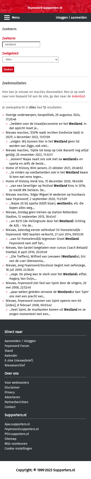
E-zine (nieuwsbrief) (19, 360)
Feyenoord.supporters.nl (22, 429)
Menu (16, 17)
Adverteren (12, 397)
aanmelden (79, 17)
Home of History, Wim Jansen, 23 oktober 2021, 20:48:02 (44, 168)
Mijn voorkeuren (16, 444)
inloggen (62, 17)
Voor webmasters (17, 383)
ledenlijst (78, 96)
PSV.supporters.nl (17, 434)
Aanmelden (13, 341)
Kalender (11, 356)
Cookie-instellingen (18, 448)
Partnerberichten (16, 402)
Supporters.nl (16, 415)
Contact (10, 407)
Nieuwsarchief (15, 365)
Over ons (12, 373)
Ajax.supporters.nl (17, 424)
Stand (9, 351)
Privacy (10, 392)
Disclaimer (12, 387)
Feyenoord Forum (17, 346)
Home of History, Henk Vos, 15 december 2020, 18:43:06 (44, 181)
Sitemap (10, 439)
